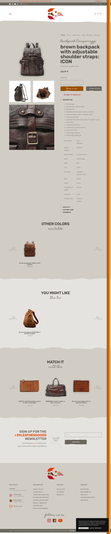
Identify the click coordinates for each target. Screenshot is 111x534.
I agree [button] (80, 528)
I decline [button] (86, 528)
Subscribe (76, 442)
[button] (66, 100)
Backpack (97, 35)
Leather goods (76, 35)
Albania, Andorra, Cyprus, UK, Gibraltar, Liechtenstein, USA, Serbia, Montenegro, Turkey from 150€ (55, 1)
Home (68, 35)
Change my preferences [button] (95, 528)
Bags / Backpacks (87, 35)
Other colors (94, 88)
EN (97, 4)
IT (94, 4)
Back (63, 35)
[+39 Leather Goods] (55, 13)
